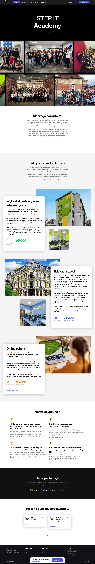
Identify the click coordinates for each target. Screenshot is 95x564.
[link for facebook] (86, 561)
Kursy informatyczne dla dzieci (12, 557)
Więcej (47, 535)
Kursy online (43, 2)
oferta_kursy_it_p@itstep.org (73, 555)
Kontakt (36, 2)
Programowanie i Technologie (12, 552)
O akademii (26, 550)
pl (76, 2)
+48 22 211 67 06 (71, 553)
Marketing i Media (9, 554)
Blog (31, 2)
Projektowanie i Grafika (11, 550)
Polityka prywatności (36, 561)
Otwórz (27, 524)
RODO (43, 550)
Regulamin (44, 552)
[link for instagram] (88, 561)
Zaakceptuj (57, 560)
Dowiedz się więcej (11, 390)
